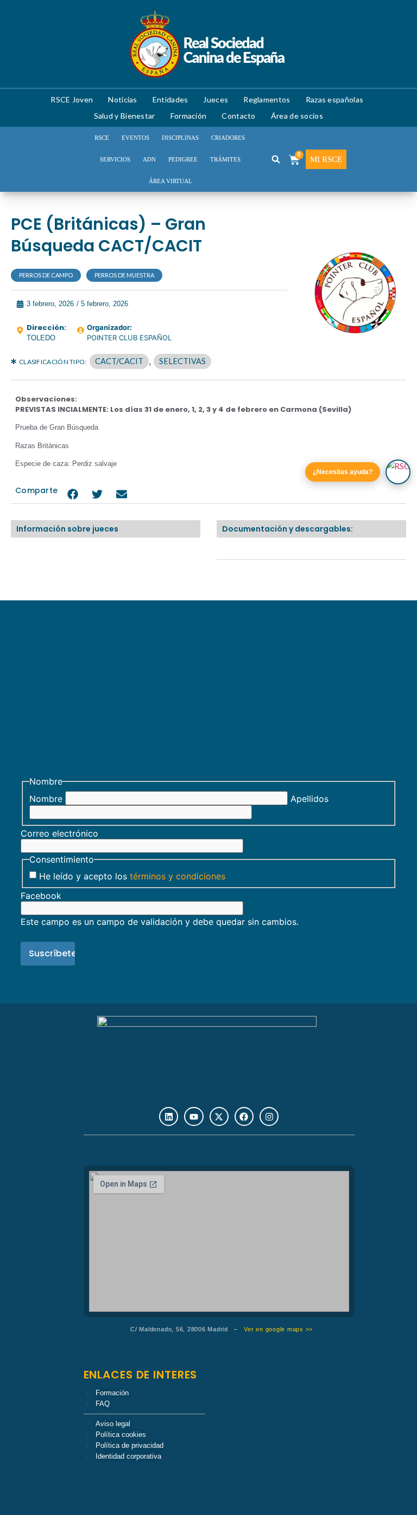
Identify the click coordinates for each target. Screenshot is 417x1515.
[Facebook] (244, 1116)
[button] (276, 159)
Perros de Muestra (124, 275)
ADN (149, 159)
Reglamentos (266, 99)
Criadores (228, 137)
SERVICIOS (115, 159)
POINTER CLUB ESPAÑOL (129, 337)
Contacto (238, 115)
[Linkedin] (168, 1116)
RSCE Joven (71, 99)
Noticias (122, 99)
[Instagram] (269, 1116)
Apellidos (309, 798)
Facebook (41, 895)
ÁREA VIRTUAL (170, 181)
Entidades (170, 99)
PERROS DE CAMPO (46, 275)
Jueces (215, 99)
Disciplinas (180, 137)
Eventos (135, 137)
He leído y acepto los (132, 876)
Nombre (45, 798)
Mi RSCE (326, 159)
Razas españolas (335, 99)
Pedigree (183, 159)
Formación (188, 115)
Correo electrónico (59, 833)
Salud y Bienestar (124, 115)
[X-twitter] (219, 1116)
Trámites (225, 159)
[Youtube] (193, 1116)
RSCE (101, 137)
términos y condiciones (177, 876)
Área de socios (297, 115)
